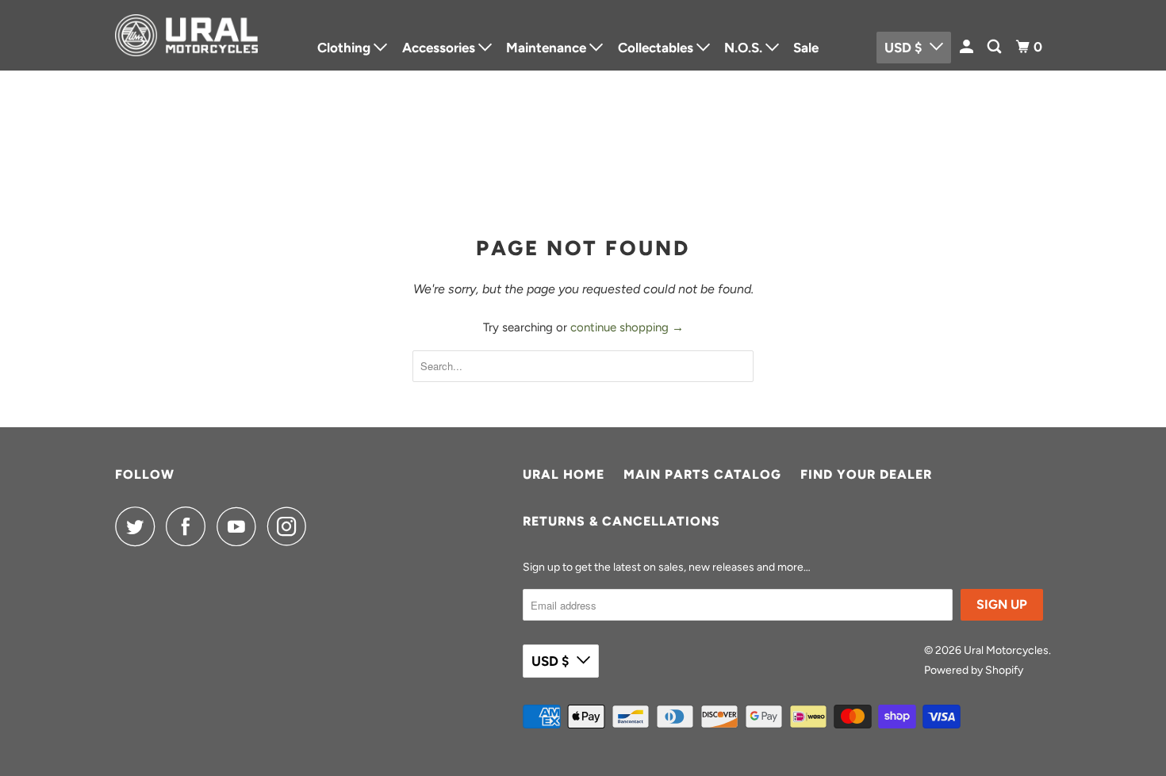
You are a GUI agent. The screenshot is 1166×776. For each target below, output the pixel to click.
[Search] (995, 47)
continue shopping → (627, 327)
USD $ (550, 661)
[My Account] (968, 47)
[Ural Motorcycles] (186, 35)
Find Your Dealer (866, 474)
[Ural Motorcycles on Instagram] (291, 526)
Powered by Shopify (973, 670)
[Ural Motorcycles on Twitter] (139, 526)
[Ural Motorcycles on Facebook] (189, 526)
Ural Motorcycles (1006, 650)
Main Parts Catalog (702, 474)
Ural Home (563, 474)
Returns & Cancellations (621, 521)
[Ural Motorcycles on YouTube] (240, 526)
